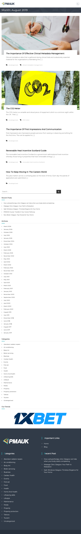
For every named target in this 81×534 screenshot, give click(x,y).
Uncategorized (13, 65)
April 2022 (7, 262)
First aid (6, 365)
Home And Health (9, 374)
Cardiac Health (8, 359)
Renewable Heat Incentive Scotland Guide (26, 150)
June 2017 (7, 330)
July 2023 (7, 247)
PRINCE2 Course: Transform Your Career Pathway (19, 212)
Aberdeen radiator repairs (12, 344)
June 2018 (7, 321)
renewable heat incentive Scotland (33, 162)
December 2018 (9, 318)
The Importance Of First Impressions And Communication (34, 129)
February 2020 (8, 309)
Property (6, 388)
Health (6, 371)
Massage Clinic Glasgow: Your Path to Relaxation (19, 206)
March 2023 (7, 250)
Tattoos (6, 394)
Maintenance (8, 382)
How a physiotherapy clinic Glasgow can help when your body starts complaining (29, 203)
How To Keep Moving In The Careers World (26, 172)
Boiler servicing (8, 353)
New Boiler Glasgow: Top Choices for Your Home (19, 215)
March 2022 (7, 265)
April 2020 (7, 303)
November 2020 (9, 294)
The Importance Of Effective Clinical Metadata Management (35, 53)
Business (6, 356)
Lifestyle (6, 380)
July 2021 (6, 276)
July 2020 (7, 300)
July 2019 (6, 315)
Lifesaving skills (8, 377)
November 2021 (9, 270)
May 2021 (6, 279)
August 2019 (7, 312)
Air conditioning (9, 347)
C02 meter (26, 120)
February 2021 (8, 288)
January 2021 (8, 291)
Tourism (6, 397)
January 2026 (8, 229)
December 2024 (9, 241)
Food (5, 368)
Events (6, 362)
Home (46, 444)
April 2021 (7, 282)
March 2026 (7, 226)
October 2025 (8, 232)
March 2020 (7, 306)
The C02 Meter (13, 108)
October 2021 (8, 273)
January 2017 (8, 333)
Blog (45, 447)
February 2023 (8, 253)
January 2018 (8, 324)
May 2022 (7, 259)
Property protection (10, 391)
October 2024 (8, 244)
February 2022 (8, 268)
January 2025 (8, 238)
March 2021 (7, 285)
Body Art (6, 350)
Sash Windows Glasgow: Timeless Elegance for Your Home (22, 209)
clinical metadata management (32, 65)
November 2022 (9, 256)
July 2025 (7, 235)
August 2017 (7, 327)
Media (6, 385)
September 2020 (9, 297)
